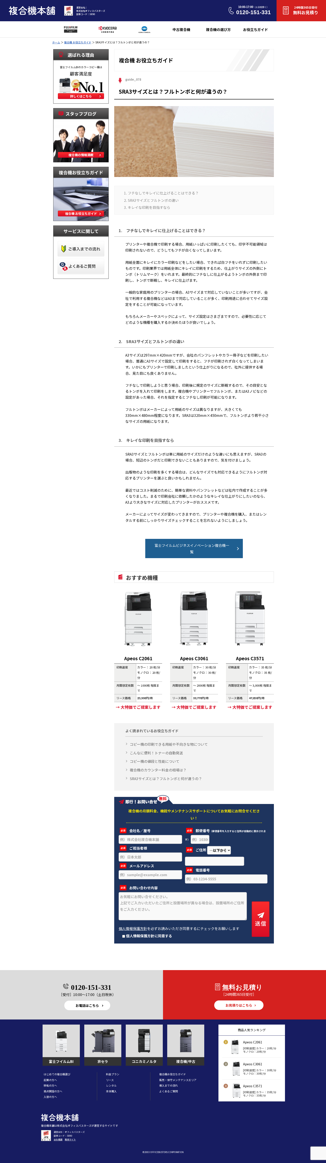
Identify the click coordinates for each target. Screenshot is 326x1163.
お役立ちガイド (255, 29)
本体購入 (111, 1091)
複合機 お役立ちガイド (77, 42)
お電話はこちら (87, 1005)
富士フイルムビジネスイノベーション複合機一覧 (192, 548)
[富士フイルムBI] (61, 1041)
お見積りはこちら (239, 1005)
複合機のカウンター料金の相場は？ (158, 770)
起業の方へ (50, 1080)
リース (110, 1080)
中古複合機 (181, 29)
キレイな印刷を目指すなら (149, 207)
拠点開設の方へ (53, 1091)
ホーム (56, 42)
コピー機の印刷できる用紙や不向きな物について (169, 744)
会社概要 (58, 1139)
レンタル (111, 1085)
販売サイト (70, 1139)
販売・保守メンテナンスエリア (177, 1080)
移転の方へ (50, 1085)
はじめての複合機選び (57, 1074)
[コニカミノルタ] (144, 1041)
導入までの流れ (168, 1085)
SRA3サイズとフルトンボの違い (153, 200)
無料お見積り (305, 10)
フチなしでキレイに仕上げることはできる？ (163, 192)
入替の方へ (50, 1097)
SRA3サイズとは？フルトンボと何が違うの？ (166, 778)
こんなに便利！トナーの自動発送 (156, 752)
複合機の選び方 (218, 29)
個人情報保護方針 (133, 928)
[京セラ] (102, 1041)
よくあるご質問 (168, 1091)
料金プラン (112, 1074)
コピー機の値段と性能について (154, 761)
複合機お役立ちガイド (172, 1074)
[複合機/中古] (185, 1041)
